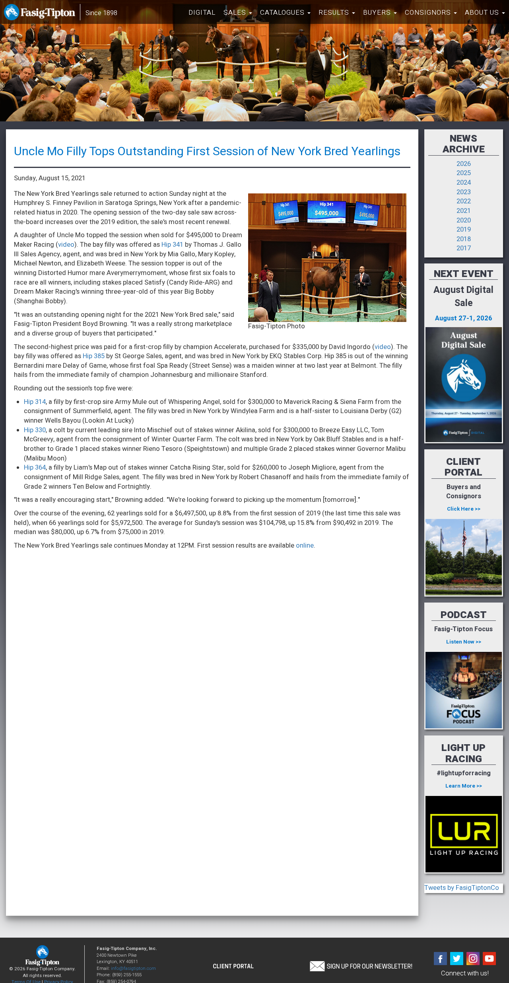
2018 (464, 239)
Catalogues (283, 13)
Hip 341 (172, 245)
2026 (464, 164)
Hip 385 (94, 356)
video (66, 245)
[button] (360, 965)
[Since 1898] (41, 14)
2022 (464, 201)
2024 (464, 182)
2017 (464, 248)
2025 (464, 173)
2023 (464, 192)
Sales (235, 13)
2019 (464, 229)
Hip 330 (35, 430)
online (305, 545)
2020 (464, 220)
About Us (483, 13)
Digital (202, 13)
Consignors (429, 13)
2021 (464, 211)
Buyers (378, 13)
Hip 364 (35, 467)
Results (335, 13)
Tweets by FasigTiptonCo (461, 888)
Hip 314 (35, 402)
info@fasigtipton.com (133, 968)
